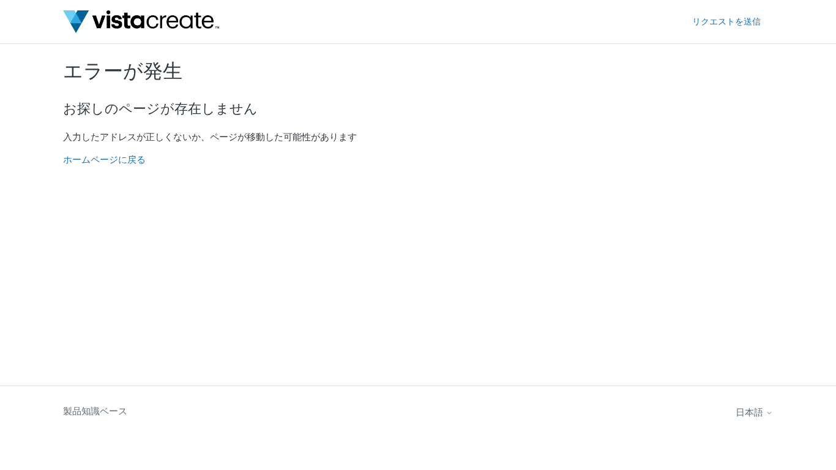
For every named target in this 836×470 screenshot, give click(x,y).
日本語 (751, 412)
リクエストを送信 (726, 21)
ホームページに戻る (104, 159)
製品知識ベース (95, 411)
